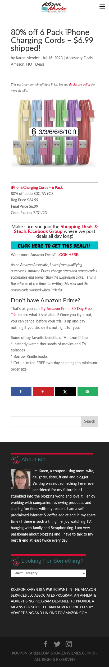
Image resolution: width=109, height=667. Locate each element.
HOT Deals (35, 64)
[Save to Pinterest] (43, 391)
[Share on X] (65, 391)
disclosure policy (79, 84)
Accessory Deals (79, 58)
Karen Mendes (27, 58)
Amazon (17, 64)
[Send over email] (88, 391)
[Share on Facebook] (21, 391)
